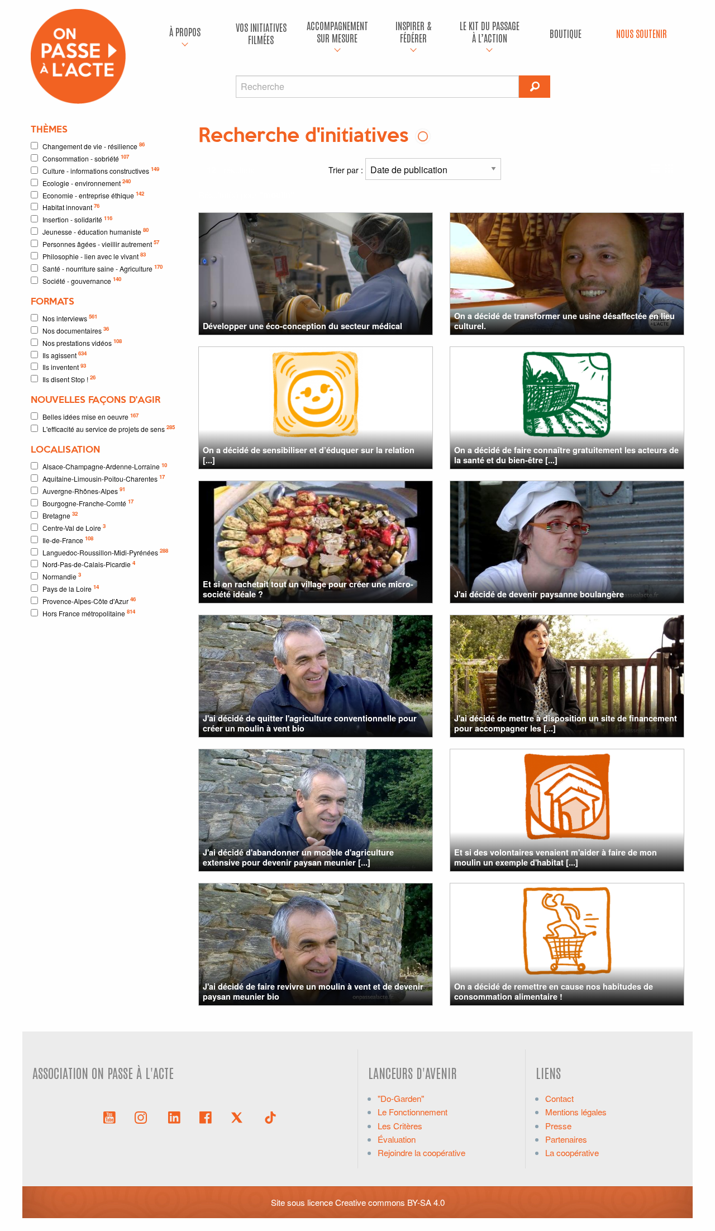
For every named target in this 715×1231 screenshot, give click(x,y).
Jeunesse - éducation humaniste (95, 231)
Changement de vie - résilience (93, 145)
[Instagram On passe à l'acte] (143, 1116)
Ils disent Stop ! (69, 378)
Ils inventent (64, 367)
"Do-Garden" (401, 1098)
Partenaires (566, 1139)
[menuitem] (185, 33)
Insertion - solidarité (77, 219)
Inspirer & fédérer (413, 32)
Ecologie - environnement (86, 182)
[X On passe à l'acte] (239, 1116)
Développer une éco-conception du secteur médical (302, 325)
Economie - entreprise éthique (93, 194)
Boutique (565, 33)
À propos (185, 31)
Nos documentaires (75, 330)
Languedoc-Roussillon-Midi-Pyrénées (105, 551)
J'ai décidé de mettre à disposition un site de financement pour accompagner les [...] (565, 722)
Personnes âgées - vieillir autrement (100, 243)
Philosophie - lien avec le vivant (94, 255)
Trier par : (346, 169)
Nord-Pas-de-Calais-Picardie (88, 564)
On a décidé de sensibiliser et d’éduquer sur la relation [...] (308, 454)
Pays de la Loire (70, 588)
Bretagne (60, 515)
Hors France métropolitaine (88, 612)
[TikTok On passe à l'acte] (270, 1116)
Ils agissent (64, 354)
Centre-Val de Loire (74, 527)
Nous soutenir (641, 33)
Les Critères (400, 1126)
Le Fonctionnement (412, 1112)
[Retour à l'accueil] (78, 55)
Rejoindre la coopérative (421, 1152)
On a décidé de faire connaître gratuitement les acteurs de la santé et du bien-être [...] (566, 454)
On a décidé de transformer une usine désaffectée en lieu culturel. (564, 320)
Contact (559, 1098)
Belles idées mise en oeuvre (90, 416)
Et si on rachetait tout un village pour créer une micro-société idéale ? (308, 588)
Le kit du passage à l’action (489, 32)
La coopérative (572, 1152)
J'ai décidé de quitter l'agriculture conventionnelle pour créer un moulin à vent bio (310, 722)
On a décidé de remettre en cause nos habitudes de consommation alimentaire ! (553, 991)
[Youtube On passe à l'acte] (109, 1116)
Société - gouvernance (81, 280)
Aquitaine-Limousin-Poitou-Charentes (103, 478)
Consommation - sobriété (85, 158)
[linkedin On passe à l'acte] (174, 1116)
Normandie (61, 576)
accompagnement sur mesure (337, 32)
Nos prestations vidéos (82, 342)
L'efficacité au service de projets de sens (108, 428)
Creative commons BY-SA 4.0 (390, 1202)
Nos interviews (69, 317)
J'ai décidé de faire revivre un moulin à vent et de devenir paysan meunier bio (313, 991)
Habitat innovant (70, 207)
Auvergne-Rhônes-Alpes (83, 490)
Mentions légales (576, 1112)
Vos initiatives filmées (261, 33)
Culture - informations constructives (100, 170)
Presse (558, 1126)
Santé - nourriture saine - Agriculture (102, 268)
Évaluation (397, 1139)
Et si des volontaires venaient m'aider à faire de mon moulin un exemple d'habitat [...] (555, 857)
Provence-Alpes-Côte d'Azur (89, 600)
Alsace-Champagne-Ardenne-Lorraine (104, 466)
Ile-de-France (67, 539)
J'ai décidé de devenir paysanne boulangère (539, 594)
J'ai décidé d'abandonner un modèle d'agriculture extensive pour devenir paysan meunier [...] (298, 857)
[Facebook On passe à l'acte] (205, 1116)
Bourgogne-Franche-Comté (88, 502)
